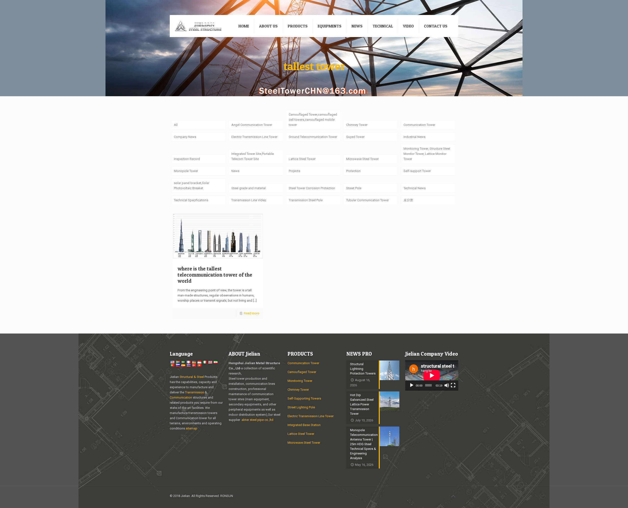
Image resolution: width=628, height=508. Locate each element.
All (176, 125)
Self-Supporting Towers (304, 398)
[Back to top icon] (453, 496)
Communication (181, 397)
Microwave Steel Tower (362, 159)
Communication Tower (419, 125)
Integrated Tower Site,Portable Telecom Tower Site (252, 156)
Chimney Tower (356, 125)
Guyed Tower (355, 137)
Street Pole (353, 188)
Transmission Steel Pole (306, 200)
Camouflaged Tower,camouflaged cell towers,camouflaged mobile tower (313, 120)
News (235, 171)
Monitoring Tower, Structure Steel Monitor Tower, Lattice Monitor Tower (427, 154)
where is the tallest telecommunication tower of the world (215, 275)
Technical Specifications (191, 200)
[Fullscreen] (453, 385)
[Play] (411, 385)
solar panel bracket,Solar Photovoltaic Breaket (191, 185)
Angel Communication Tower (251, 125)
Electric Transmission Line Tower (254, 137)
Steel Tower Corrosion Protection (312, 188)
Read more (251, 313)
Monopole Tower (186, 171)
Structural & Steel (192, 377)
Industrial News (414, 137)
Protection (353, 171)
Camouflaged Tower (302, 372)
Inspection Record (187, 159)
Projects (294, 171)
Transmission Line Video (248, 200)
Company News (185, 137)
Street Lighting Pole (301, 407)
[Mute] (446, 385)
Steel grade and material (248, 188)
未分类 (408, 200)
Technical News (415, 188)
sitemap (191, 428)
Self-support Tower (417, 171)
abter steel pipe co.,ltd (257, 420)
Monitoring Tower (300, 381)
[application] (431, 375)
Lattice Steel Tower (302, 159)
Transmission (195, 392)
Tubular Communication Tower (367, 200)
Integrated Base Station (304, 425)
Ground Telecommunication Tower (313, 137)
